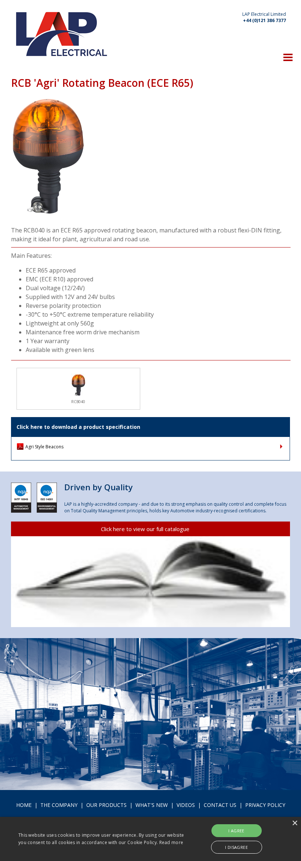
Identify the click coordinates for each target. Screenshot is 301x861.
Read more (171, 842)
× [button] (294, 823)
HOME (24, 804)
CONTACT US (220, 804)
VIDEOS (186, 804)
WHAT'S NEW (151, 804)
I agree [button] (236, 830)
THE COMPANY (58, 804)
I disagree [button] (236, 847)
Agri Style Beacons (44, 447)
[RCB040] (78, 385)
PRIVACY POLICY (265, 804)
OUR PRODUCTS (106, 804)
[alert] (150, 839)
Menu (288, 57)
